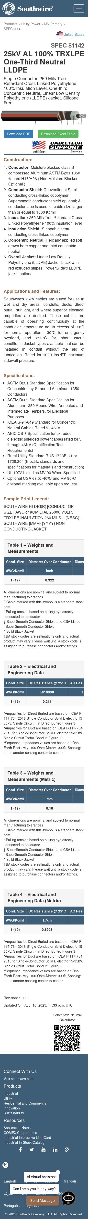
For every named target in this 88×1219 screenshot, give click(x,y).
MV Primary (53, 23)
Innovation (12, 1108)
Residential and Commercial (25, 1103)
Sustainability (14, 1112)
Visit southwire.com (18, 1078)
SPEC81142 (13, 28)
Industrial (11, 1093)
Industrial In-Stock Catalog (24, 1142)
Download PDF (18, 133)
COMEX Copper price (20, 1132)
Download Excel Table (58, 133)
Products (10, 23)
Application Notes (17, 1127)
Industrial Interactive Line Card (27, 1137)
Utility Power (30, 23)
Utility (8, 1098)
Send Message (42, 1200)
